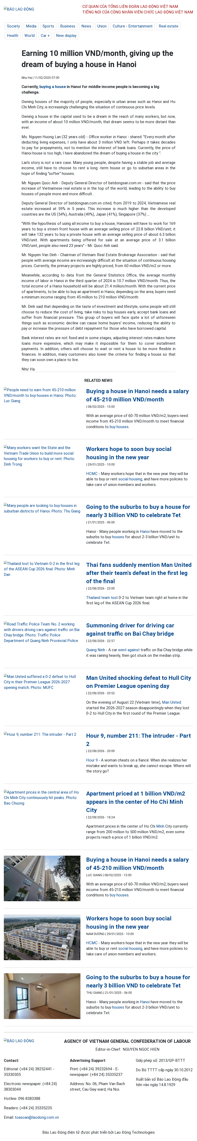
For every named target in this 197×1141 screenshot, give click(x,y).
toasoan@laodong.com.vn (37, 1117)
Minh (160, 826)
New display (66, 35)
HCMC (92, 473)
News (86, 26)
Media (31, 26)
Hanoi (145, 531)
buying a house (52, 86)
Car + (45, 35)
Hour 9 (92, 760)
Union (102, 26)
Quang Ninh (95, 650)
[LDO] (42, 395)
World (29, 35)
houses (118, 537)
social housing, (130, 479)
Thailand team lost (102, 597)
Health (12, 35)
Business (67, 26)
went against (129, 650)
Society (13, 26)
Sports (48, 26)
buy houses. (119, 426)
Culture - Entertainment (133, 26)
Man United (171, 702)
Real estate (168, 26)
